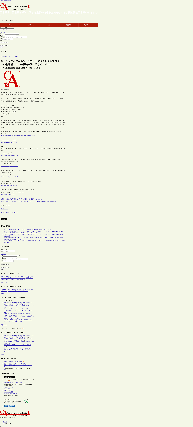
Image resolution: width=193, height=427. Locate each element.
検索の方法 (7, 390)
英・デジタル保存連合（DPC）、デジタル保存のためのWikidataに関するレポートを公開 (27, 229)
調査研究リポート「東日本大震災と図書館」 (16, 363)
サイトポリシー (8, 389)
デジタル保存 (20, 198)
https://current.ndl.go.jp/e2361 (8, 194)
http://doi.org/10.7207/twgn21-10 (9, 142)
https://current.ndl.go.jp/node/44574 (9, 155)
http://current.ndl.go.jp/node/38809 (9, 185)
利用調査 (26, 198)
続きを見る (4, 282)
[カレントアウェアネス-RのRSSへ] (22, 328)
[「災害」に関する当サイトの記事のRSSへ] (23, 361)
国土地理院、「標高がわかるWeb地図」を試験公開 (17, 345)
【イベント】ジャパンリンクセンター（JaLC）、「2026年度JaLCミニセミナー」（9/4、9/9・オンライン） (18, 310)
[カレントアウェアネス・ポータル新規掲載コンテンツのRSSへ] (9, 381)
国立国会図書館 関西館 (10, 393)
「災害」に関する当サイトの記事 (13, 361)
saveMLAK (6, 369)
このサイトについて (9, 387)
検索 (2, 47)
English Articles (88, 25)
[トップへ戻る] (0, 426)
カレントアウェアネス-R (7, 198)
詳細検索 (2, 32)
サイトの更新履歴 (8, 392)
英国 (15, 198)
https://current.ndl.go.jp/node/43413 (9, 176)
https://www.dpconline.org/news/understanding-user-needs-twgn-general (18, 135)
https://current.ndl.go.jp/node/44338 (9, 166)
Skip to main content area (6, 0)
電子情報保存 (32, 198)
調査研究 (68, 25)
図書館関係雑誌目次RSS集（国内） (13, 382)
